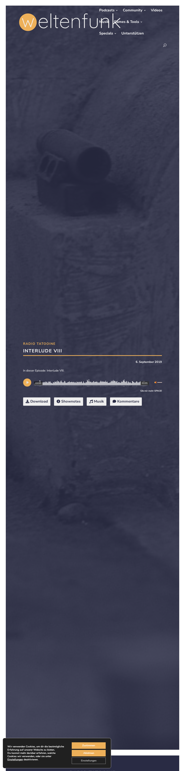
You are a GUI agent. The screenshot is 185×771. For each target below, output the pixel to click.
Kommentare (128, 401)
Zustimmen (88, 745)
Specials (106, 34)
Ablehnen (88, 753)
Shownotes (71, 401)
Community (133, 11)
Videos (156, 11)
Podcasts (107, 11)
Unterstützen (132, 34)
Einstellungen (15, 759)
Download (39, 401)
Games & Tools (126, 22)
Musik (104, 22)
